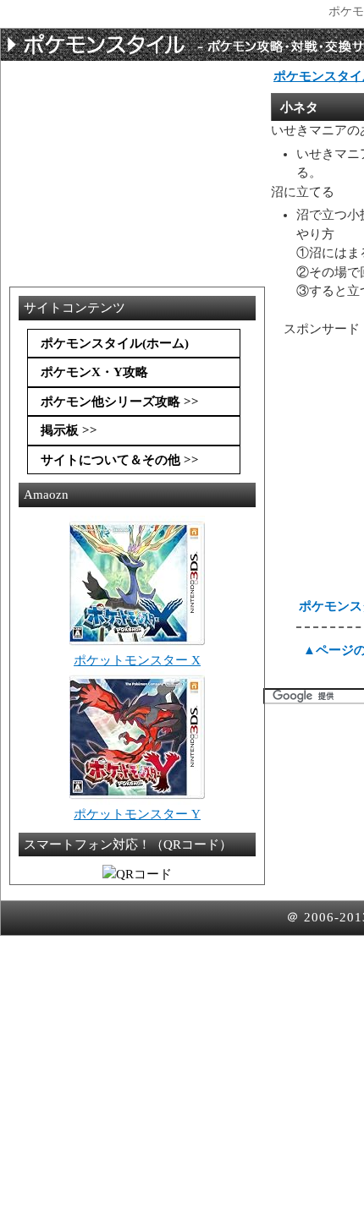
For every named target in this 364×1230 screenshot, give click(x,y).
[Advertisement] (144, 109)
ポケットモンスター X (137, 660)
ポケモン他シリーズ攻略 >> (120, 401)
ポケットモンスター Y (137, 814)
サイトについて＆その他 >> (120, 460)
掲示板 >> (69, 430)
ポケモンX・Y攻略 (94, 372)
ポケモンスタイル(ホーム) (115, 343)
